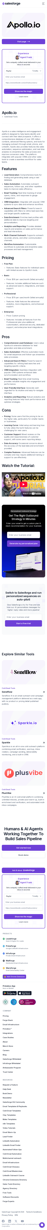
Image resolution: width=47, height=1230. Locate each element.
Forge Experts (8, 1201)
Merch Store (8, 1046)
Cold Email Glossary (11, 1167)
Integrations (8, 1033)
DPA (16, 1215)
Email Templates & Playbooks (15, 1106)
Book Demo (7, 1093)
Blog (5, 1055)
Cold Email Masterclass (12, 1171)
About (5, 1042)
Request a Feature (10, 1085)
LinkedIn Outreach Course (13, 1175)
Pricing (6, 1016)
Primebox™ (7, 1029)
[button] (43, 3)
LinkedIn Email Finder (12, 1145)
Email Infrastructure (11, 1024)
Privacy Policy (7, 1215)
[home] (11, 3)
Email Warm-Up (9, 1132)
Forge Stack (8, 1020)
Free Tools (7, 1193)
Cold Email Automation (12, 1154)
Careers (6, 1050)
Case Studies (8, 1037)
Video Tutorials (9, 1128)
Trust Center (8, 1072)
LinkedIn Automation (11, 1141)
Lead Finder (8, 1137)
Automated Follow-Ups (12, 1149)
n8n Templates (9, 1124)
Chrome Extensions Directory (15, 1180)
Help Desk (7, 1089)
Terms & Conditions (34, 1212)
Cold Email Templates (12, 1111)
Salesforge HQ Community (14, 1102)
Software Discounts (11, 1197)
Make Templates (9, 1119)
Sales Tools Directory (11, 1184)
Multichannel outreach (12, 1158)
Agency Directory (10, 1188)
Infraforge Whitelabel (11, 1063)
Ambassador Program (12, 1068)
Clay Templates (9, 1115)
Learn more (23, 97)
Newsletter (7, 1098)
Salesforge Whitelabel (12, 1059)
